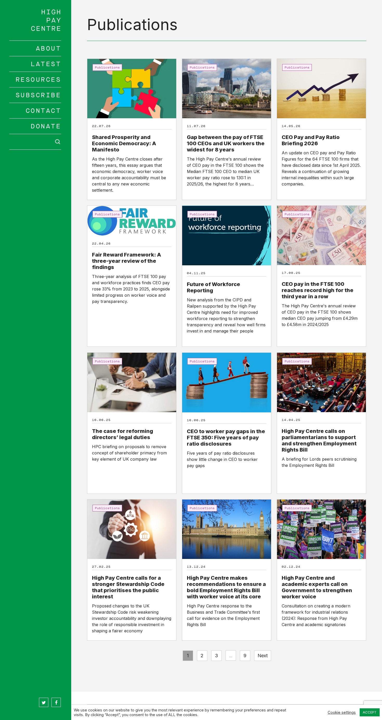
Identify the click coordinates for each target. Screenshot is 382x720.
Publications (107, 67)
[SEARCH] (35, 141)
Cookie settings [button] (342, 712)
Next (263, 655)
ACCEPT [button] (370, 712)
